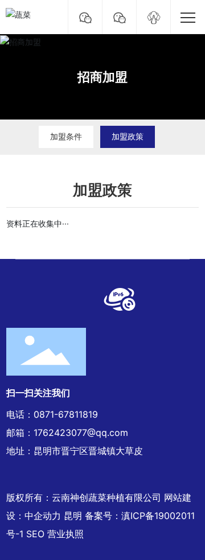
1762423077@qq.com (81, 432)
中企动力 (42, 515)
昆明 (73, 515)
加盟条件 (66, 136)
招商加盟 (102, 76)
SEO (35, 534)
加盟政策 (128, 136)
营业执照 (65, 534)
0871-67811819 (66, 414)
